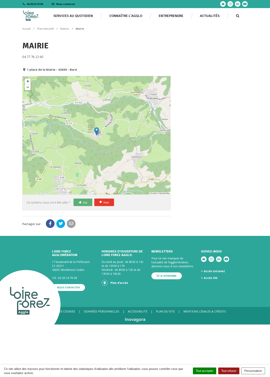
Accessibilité (137, 311)
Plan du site (165, 311)
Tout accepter (204, 370)
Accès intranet (214, 271)
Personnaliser (253, 370)
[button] (96, 131)
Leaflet (154, 193)
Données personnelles (101, 311)
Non (106, 202)
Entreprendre (171, 16)
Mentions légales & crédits (204, 311)
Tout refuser (228, 370)
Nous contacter (65, 4)
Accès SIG (210, 278)
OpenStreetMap (164, 193)
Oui (85, 202)
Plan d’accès (119, 283)
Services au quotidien (73, 16)
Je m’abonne (168, 276)
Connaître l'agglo (125, 16)
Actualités (210, 16)
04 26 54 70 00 (67, 278)
